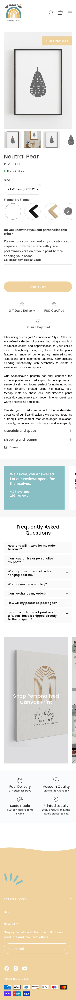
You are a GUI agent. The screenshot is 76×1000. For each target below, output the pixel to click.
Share (14, 447)
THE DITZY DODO (15, 899)
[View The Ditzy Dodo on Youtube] (25, 968)
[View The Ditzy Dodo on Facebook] (7, 968)
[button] (23, 189)
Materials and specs (20, 430)
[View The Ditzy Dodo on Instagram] (16, 968)
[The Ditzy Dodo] (13, 12)
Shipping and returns (20, 439)
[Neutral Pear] (12, 139)
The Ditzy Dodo (21, 979)
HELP (7, 912)
